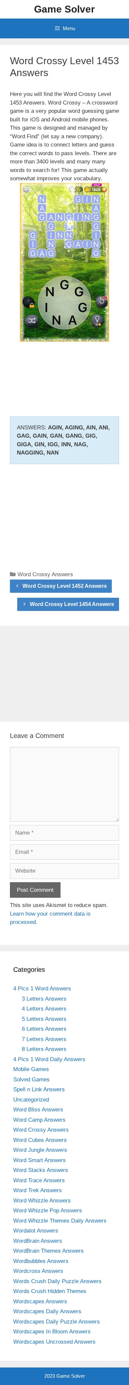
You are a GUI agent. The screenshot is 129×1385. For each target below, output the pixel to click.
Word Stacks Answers (40, 1170)
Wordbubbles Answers (40, 1261)
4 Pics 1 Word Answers (42, 988)
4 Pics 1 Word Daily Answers (49, 1059)
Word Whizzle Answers (42, 1200)
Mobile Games (31, 1069)
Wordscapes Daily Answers (47, 1311)
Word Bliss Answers (38, 1109)
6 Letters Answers (44, 1029)
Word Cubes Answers (40, 1140)
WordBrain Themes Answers (48, 1251)
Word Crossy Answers (45, 574)
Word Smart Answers (39, 1160)
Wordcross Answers (38, 1271)
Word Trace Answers (39, 1180)
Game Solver (64, 9)
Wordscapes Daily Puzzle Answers (56, 1322)
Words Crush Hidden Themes (49, 1291)
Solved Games (31, 1079)
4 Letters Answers (44, 1009)
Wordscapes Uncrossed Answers (54, 1342)
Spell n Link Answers (39, 1089)
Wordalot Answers (35, 1231)
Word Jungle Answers (40, 1150)
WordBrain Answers (37, 1241)
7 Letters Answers (44, 1039)
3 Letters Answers (44, 999)
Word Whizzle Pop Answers (47, 1210)
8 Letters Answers (44, 1049)
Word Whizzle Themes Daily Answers (60, 1221)
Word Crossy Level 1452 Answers (64, 586)
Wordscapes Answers (40, 1301)
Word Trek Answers (37, 1190)
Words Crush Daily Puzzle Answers (57, 1281)
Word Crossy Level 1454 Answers (72, 604)
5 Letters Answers (44, 1019)
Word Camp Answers (39, 1120)
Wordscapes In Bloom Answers (52, 1331)
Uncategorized (31, 1100)
